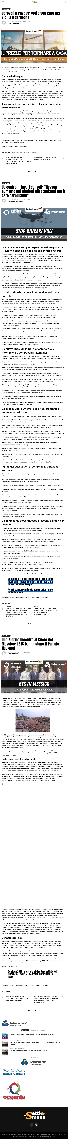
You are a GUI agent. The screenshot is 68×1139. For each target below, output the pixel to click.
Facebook (17, 140)
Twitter (31, 140)
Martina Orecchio (14, 23)
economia (26, 152)
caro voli (19, 152)
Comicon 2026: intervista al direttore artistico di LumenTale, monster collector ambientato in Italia (32, 974)
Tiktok (35, 140)
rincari (33, 152)
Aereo (13, 152)
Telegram (22, 142)
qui (26, 146)
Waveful (41, 140)
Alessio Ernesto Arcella (16, 201)
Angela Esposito (14, 654)
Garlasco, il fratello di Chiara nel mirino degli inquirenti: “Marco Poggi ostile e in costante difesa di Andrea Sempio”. (30, 581)
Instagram (26, 140)
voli (37, 152)
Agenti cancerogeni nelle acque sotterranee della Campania (30, 591)
